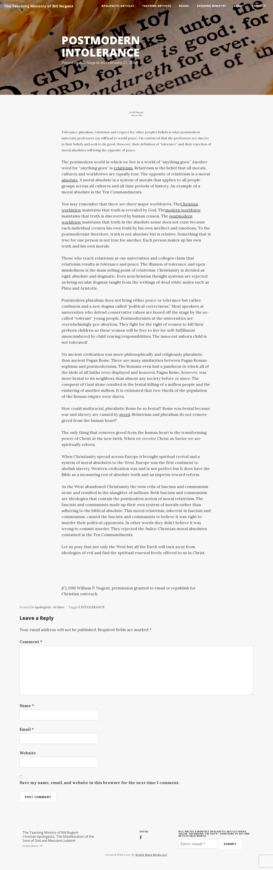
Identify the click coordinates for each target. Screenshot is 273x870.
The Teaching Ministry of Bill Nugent (38, 6)
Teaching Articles (156, 6)
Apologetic (43, 607)
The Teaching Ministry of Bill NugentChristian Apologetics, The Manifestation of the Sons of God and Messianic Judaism (58, 836)
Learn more (31, 846)
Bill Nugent (89, 62)
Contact (259, 6)
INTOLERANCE (93, 607)
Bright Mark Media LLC (151, 855)
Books (184, 6)
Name (27, 705)
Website (28, 752)
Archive (58, 607)
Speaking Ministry (211, 6)
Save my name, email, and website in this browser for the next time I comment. (99, 782)
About (239, 6)
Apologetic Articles (118, 6)
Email (27, 729)
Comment (31, 641)
